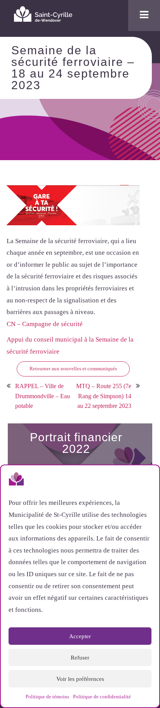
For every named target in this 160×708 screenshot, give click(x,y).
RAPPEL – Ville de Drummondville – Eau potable (42, 396)
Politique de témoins (47, 696)
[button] (147, 480)
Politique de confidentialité (102, 696)
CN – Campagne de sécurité (45, 324)
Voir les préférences (80, 679)
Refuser (80, 657)
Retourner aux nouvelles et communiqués (73, 368)
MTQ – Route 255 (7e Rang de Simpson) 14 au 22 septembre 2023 (103, 396)
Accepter (80, 636)
